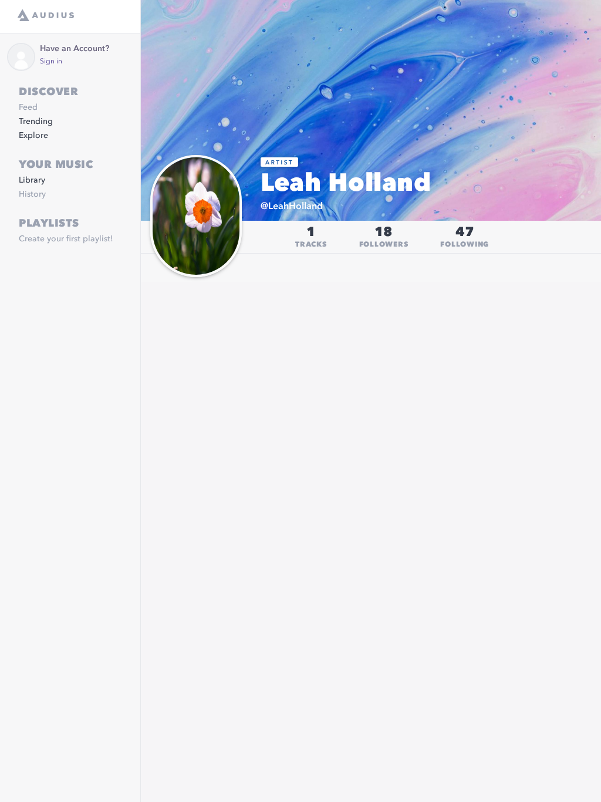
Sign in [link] (51, 61)
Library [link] (32, 180)
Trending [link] (36, 121)
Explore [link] (33, 136)
